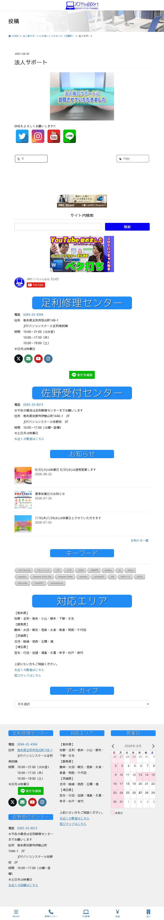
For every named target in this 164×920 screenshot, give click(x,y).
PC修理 (85, 916)
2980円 (94, 570)
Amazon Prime (65, 576)
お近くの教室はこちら (29, 439)
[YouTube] (54, 136)
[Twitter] (22, 136)
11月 (69, 570)
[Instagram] (38, 136)
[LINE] (69, 136)
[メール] (28, 358)
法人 (148, 916)
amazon (22, 576)
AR (112, 576)
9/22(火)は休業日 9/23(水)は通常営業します (65, 469)
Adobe (108, 570)
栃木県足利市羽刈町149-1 (35, 750)
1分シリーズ (43, 570)
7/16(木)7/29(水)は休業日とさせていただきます (68, 518)
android (83, 576)
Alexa (130, 570)
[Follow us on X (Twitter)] (18, 358)
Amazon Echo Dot (42, 576)
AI (120, 570)
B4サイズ (125, 576)
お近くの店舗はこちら (23, 885)
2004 (81, 570)
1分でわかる (24, 570)
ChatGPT (39, 583)
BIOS (140, 576)
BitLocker (23, 583)
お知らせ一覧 (140, 540)
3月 (58, 570)
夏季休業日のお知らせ (50, 494)
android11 (99, 576)
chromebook (57, 583)
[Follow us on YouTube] (38, 358)
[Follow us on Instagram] (48, 358)
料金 (118, 916)
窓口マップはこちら (27, 675)
